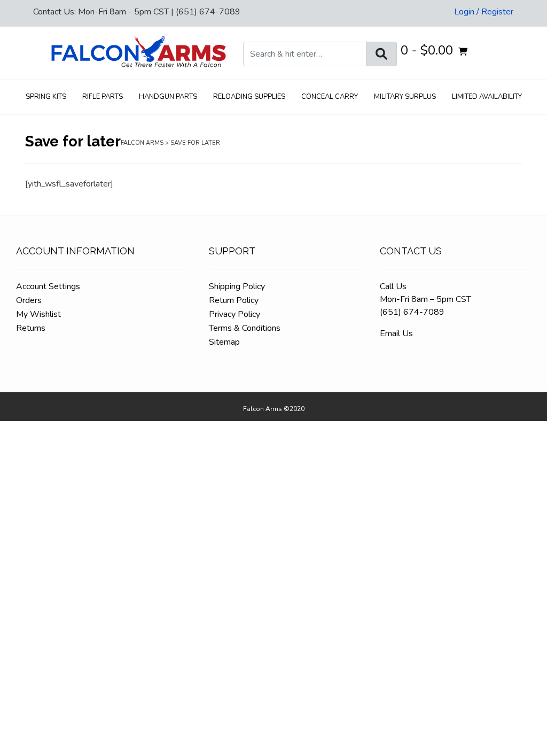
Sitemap (224, 342)
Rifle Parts (102, 97)
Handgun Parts (168, 97)
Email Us (396, 333)
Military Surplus (405, 97)
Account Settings (48, 286)
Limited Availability (487, 97)
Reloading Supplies (249, 97)
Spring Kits (46, 97)
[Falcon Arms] (138, 53)
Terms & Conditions (244, 328)
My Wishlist (38, 314)
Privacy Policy (234, 314)
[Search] (381, 54)
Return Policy (234, 300)
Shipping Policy (237, 286)
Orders (29, 300)
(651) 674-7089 (412, 312)
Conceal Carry (329, 97)
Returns (30, 328)
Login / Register (483, 12)
